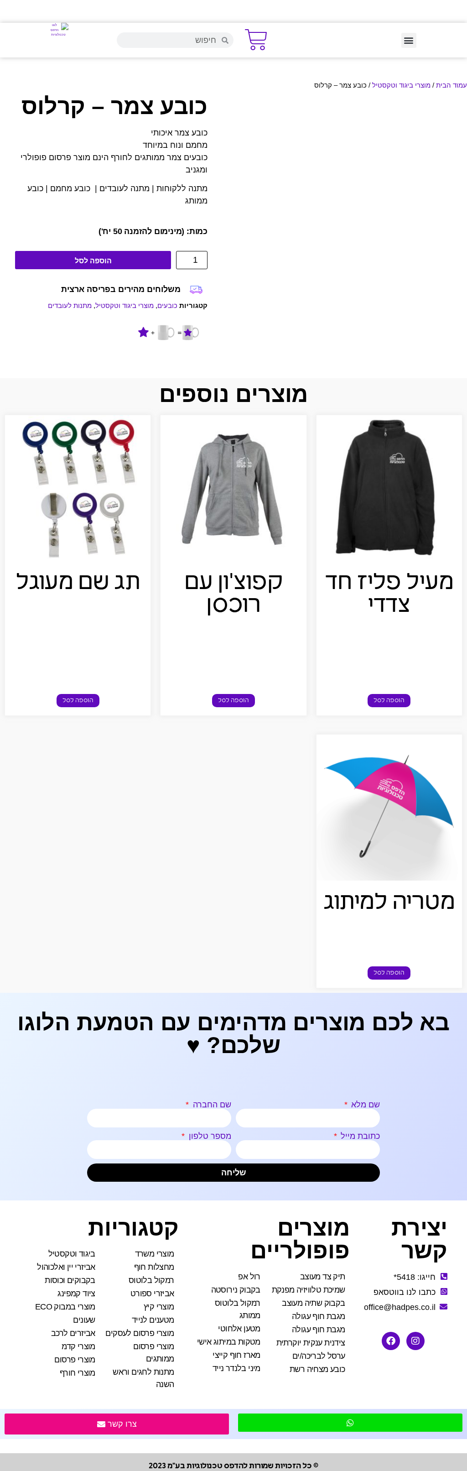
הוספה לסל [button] (389, 701)
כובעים (167, 305)
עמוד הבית (451, 85)
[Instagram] (415, 1341)
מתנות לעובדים (70, 305)
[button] (408, 40)
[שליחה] (350, 1423)
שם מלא (364, 1105)
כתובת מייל (359, 1136)
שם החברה (211, 1105)
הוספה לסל (93, 261)
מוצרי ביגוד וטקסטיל (401, 85)
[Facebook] (391, 1341)
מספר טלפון (209, 1136)
